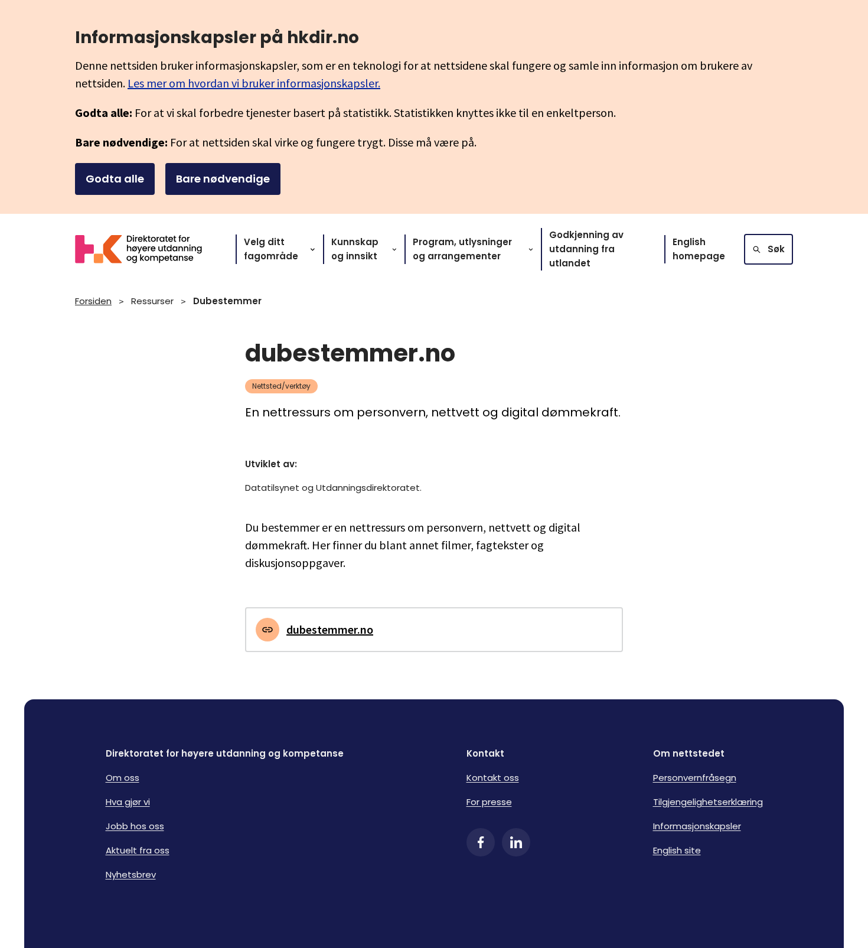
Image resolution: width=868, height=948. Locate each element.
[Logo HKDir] (146, 249)
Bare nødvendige (223, 178)
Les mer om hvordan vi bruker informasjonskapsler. (254, 83)
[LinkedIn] (516, 842)
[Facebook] (480, 842)
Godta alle (115, 178)
